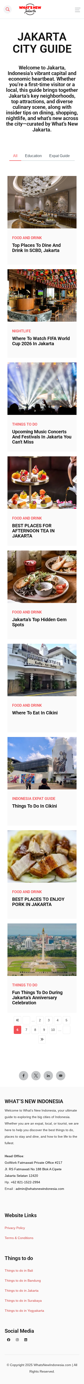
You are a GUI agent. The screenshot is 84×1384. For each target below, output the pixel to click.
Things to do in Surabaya (23, 1300)
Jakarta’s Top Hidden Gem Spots (39, 622)
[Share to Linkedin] (48, 1075)
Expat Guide (59, 156)
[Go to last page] (42, 1039)
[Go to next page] (66, 1030)
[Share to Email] (60, 1075)
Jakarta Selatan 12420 (21, 1175)
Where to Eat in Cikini (35, 713)
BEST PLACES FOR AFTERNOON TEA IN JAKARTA (33, 531)
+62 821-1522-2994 (25, 1182)
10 (53, 1030)
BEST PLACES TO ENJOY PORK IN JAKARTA (38, 901)
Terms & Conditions (19, 1238)
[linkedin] (25, 1340)
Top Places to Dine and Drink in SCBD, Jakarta (36, 247)
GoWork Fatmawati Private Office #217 (33, 1162)
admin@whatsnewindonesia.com (40, 1189)
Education (33, 156)
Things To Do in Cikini (34, 806)
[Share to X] (36, 1075)
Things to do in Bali (19, 1270)
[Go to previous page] (26, 1020)
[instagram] (17, 1340)
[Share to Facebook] (23, 1075)
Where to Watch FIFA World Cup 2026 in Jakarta (41, 341)
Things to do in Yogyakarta (24, 1310)
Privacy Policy (15, 1228)
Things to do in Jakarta (21, 1290)
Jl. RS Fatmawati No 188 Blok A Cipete (33, 1169)
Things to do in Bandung (23, 1280)
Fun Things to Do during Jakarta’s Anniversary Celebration (37, 997)
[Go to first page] (17, 1020)
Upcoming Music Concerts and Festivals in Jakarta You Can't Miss (41, 437)
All (15, 156)
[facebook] (8, 1340)
